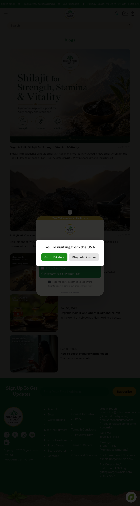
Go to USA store (54, 257)
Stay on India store (84, 257)
